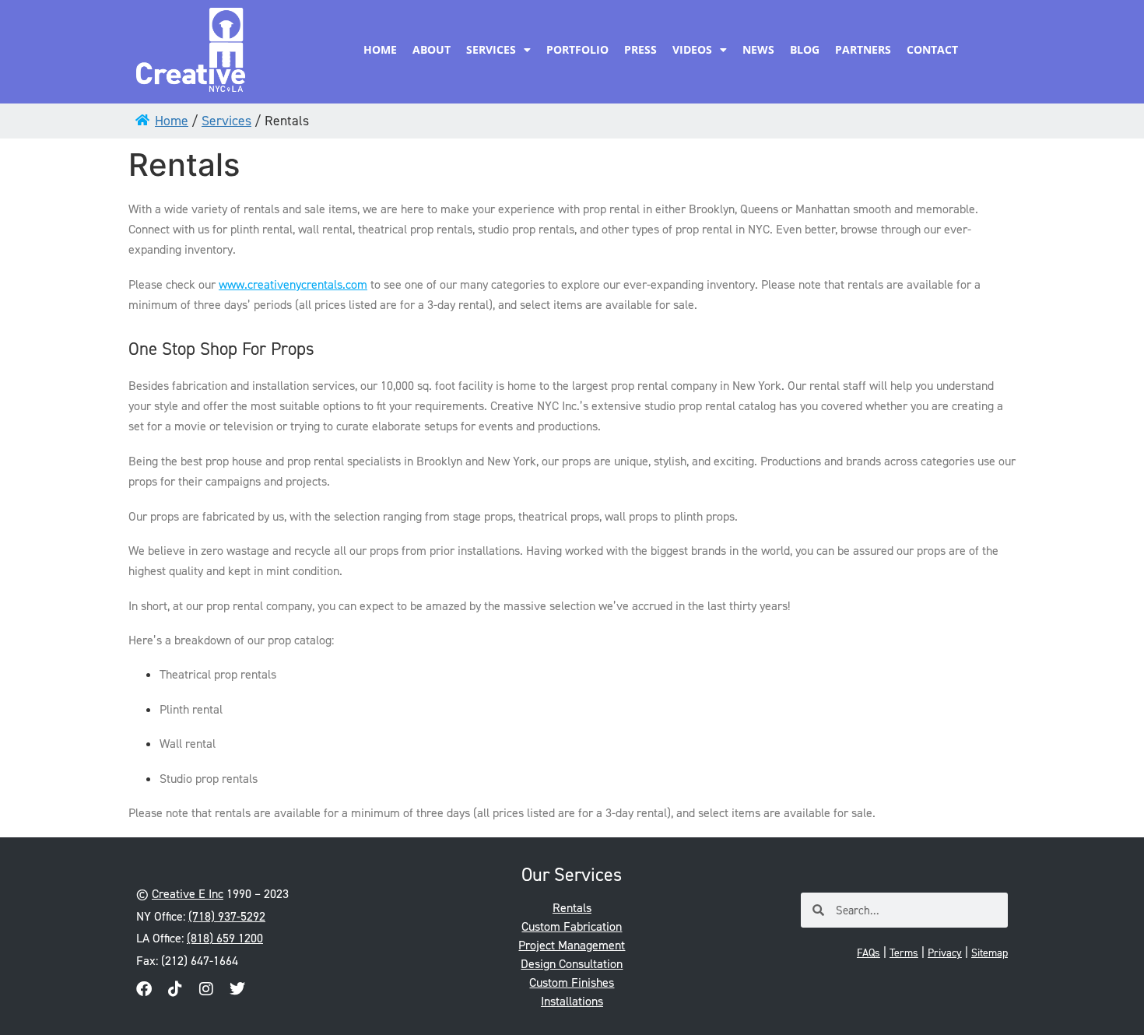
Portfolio (577, 49)
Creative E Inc (187, 894)
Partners (863, 49)
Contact (932, 49)
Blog (804, 49)
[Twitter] (237, 989)
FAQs (868, 953)
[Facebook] (144, 989)
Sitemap (989, 953)
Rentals (572, 908)
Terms (904, 953)
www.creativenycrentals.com (293, 284)
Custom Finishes (571, 982)
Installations (572, 1001)
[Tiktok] (175, 989)
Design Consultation (572, 964)
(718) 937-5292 (226, 916)
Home (380, 49)
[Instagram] (206, 989)
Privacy (945, 953)
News (758, 49)
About (431, 49)
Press (640, 49)
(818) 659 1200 (225, 938)
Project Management (571, 945)
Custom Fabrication (571, 926)
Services (491, 49)
